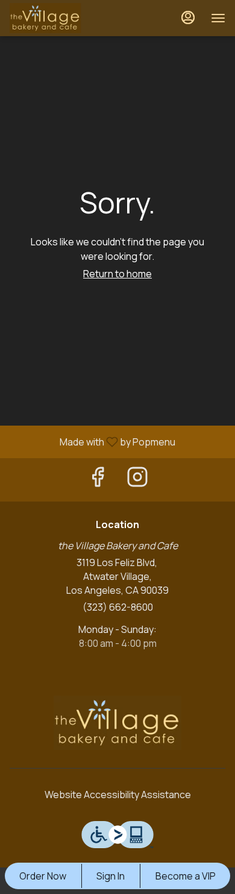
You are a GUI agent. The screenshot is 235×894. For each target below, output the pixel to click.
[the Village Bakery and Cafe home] (64, 18)
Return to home (117, 273)
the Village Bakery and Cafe (117, 723)
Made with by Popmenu (92, 441)
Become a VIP (185, 876)
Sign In (110, 876)
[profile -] (188, 17)
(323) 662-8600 (118, 607)
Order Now (42, 876)
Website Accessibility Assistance (118, 794)
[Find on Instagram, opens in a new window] (137, 479)
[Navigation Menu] (218, 18)
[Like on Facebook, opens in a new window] (97, 479)
